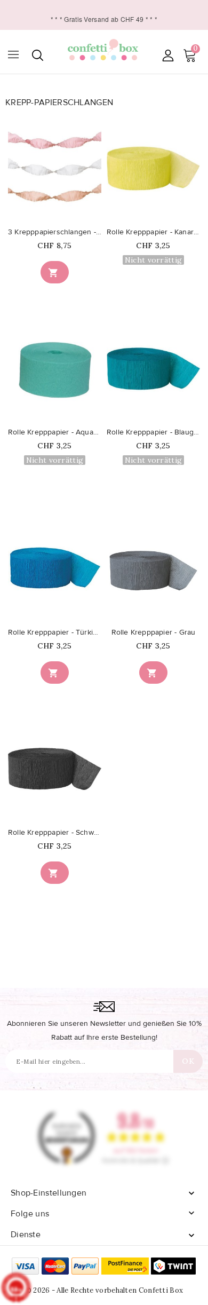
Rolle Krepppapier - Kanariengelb (153, 232)
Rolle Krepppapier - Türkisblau (54, 632)
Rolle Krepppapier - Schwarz (54, 832)
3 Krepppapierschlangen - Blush (54, 232)
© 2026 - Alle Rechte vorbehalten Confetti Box (104, 1290)
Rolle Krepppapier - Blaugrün (153, 432)
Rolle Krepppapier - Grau (153, 632)
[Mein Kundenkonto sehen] (167, 55)
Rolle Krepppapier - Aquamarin (54, 432)
